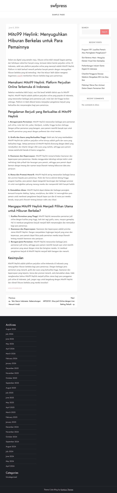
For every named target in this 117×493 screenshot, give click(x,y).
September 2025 (12, 383)
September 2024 (12, 441)
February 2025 (11, 417)
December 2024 (12, 427)
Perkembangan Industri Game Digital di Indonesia (93, 67)
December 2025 (12, 368)
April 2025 (10, 407)
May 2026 (10, 343)
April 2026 (10, 348)
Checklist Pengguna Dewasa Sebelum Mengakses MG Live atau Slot (95, 76)
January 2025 (11, 422)
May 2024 (10, 461)
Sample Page (58, 15)
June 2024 (10, 456)
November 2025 (12, 373)
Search (85, 28)
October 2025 (11, 378)
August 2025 (11, 388)
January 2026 (11, 363)
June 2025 (10, 397)
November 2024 (12, 432)
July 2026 (9, 334)
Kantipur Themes (67, 489)
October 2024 (11, 436)
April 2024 (10, 466)
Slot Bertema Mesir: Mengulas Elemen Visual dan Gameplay (93, 59)
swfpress (58, 5)
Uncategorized (15, 288)
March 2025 (10, 412)
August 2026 (11, 329)
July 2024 (9, 451)
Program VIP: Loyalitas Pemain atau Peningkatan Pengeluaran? (94, 51)
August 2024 (11, 446)
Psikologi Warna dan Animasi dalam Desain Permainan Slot (93, 87)
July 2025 (9, 392)
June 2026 (10, 339)
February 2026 (11, 358)
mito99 (20, 75)
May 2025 (10, 402)
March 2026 (10, 353)
